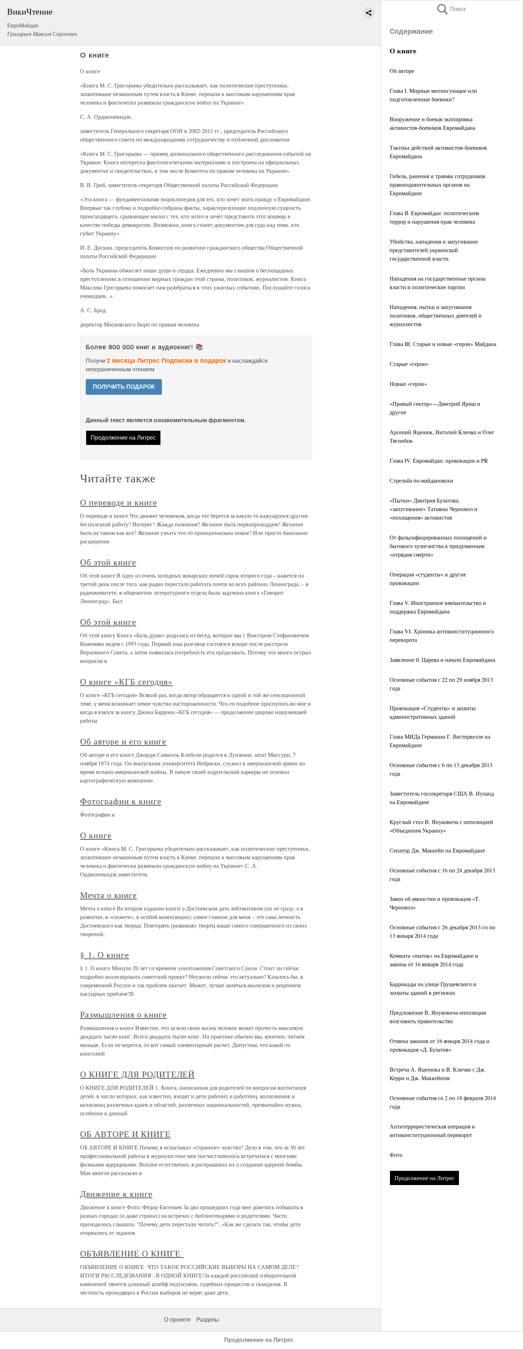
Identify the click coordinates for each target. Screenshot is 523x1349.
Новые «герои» (408, 383)
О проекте (177, 1320)
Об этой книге (108, 562)
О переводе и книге (118, 502)
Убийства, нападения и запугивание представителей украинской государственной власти (434, 250)
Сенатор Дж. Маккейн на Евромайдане (437, 850)
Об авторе (402, 70)
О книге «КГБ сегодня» (126, 681)
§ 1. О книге (104, 954)
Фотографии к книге (120, 801)
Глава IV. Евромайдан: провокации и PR (439, 460)
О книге (96, 835)
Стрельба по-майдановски (421, 480)
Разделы (207, 1320)
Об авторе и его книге (123, 741)
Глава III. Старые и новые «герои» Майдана (443, 343)
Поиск (451, 9)
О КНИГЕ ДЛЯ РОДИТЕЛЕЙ (137, 1074)
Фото (397, 1154)
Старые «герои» (409, 363)
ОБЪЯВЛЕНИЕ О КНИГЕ (132, 1253)
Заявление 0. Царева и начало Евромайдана (442, 659)
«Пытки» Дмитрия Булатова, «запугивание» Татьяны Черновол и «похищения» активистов (433, 508)
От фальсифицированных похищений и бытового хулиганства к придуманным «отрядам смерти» (438, 545)
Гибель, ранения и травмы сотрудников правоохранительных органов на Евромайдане (437, 184)
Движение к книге (116, 1193)
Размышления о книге (123, 1014)
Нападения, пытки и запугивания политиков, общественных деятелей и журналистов (436, 315)
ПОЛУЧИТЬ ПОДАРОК (124, 387)
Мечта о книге (108, 895)
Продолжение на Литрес (424, 1177)
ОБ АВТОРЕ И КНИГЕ (125, 1134)
